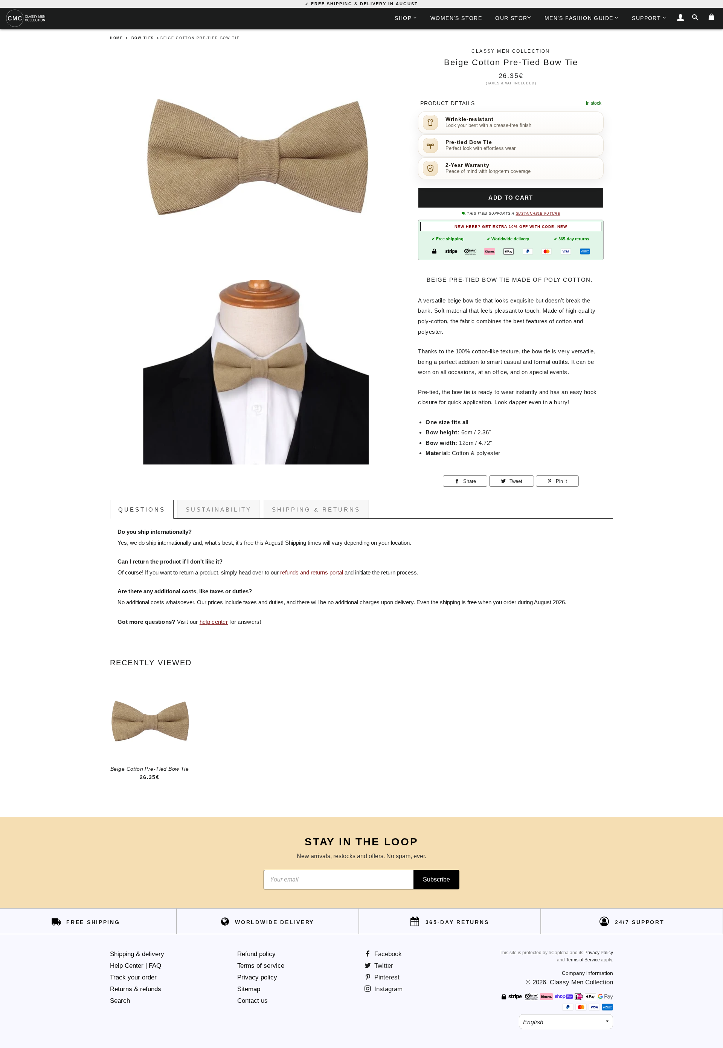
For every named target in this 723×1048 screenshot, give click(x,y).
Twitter (382, 965)
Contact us (252, 1000)
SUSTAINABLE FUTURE (538, 213)
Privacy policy (257, 977)
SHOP (403, 18)
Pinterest (386, 977)
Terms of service (260, 965)
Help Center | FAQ (135, 965)
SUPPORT (646, 18)
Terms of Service (583, 959)
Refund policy (256, 954)
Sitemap (248, 989)
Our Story (513, 18)
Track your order (133, 977)
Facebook (387, 954)
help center (214, 622)
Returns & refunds (135, 989)
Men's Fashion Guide (579, 18)
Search (120, 1000)
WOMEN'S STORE (456, 18)
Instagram (387, 989)
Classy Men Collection (581, 982)
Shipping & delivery (137, 954)
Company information (587, 973)
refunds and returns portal (311, 573)
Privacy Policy (598, 952)
